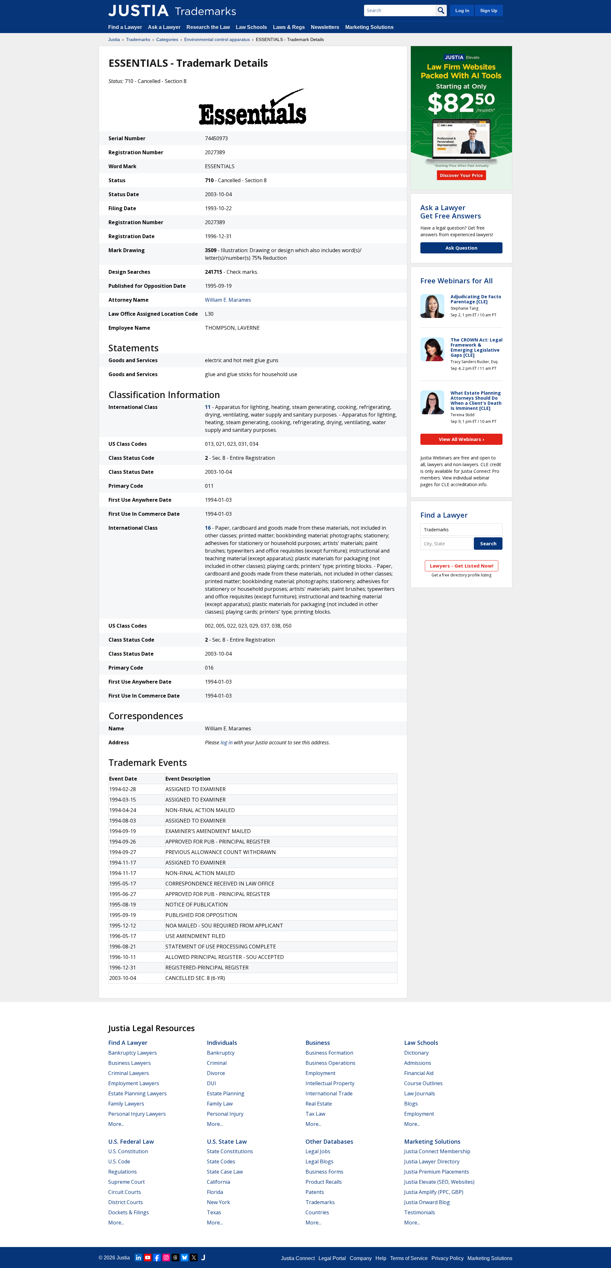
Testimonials (419, 1212)
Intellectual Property (330, 1083)
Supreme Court (126, 1181)
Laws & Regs (289, 27)
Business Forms (324, 1171)
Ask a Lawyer (164, 27)
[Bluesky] (184, 1257)
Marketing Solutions (369, 27)
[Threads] (175, 1257)
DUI (211, 1083)
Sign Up (488, 10)
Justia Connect (298, 1258)
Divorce (216, 1073)
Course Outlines (423, 1083)
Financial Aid (418, 1073)
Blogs (411, 1103)
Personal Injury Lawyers (137, 1113)
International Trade (329, 1093)
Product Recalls (324, 1181)
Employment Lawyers (133, 1083)
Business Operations (330, 1062)
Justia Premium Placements (436, 1171)
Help (381, 1258)
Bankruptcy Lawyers (132, 1052)
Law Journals (419, 1093)
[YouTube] (147, 1257)
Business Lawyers (129, 1062)
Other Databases (329, 1141)
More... (116, 1123)
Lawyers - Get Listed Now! (461, 565)
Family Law (220, 1103)
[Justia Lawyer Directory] (203, 1257)
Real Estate (319, 1103)
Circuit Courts (124, 1192)
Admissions (417, 1062)
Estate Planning (225, 1093)
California (218, 1181)
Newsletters (325, 27)
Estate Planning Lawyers (137, 1093)
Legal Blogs (320, 1161)
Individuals (222, 1042)
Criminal (217, 1062)
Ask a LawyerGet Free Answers (450, 211)
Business (318, 1042)
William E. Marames (228, 299)
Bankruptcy (221, 1052)
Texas (214, 1212)
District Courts (125, 1202)
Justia (114, 39)
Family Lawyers (126, 1103)
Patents (315, 1192)
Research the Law (208, 27)
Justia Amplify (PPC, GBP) (433, 1192)
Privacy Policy (448, 1258)
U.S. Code (119, 1161)
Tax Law (315, 1113)
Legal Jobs (318, 1151)
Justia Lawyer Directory (432, 1161)
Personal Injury (225, 1113)
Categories (167, 39)
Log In (462, 10)
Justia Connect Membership (437, 1151)
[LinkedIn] (138, 1257)
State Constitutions (230, 1151)
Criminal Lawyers (128, 1073)
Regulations (122, 1171)
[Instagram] (166, 1257)
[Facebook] (157, 1257)
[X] (194, 1257)
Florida (215, 1192)
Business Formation (329, 1052)
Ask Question (461, 248)
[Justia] (138, 10)
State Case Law (225, 1171)
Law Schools (251, 27)
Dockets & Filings (128, 1212)
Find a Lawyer (125, 27)
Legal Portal (332, 1258)
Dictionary (416, 1052)
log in (227, 742)
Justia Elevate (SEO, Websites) (439, 1181)
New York (218, 1202)
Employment (320, 1073)
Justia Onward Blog (427, 1202)
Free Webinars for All (456, 280)
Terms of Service (409, 1258)
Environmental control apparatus (217, 39)
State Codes (221, 1161)
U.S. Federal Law (131, 1141)
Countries (317, 1212)
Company (361, 1258)
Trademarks (138, 39)
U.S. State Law (227, 1141)
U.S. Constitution (128, 1151)
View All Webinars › (461, 439)
